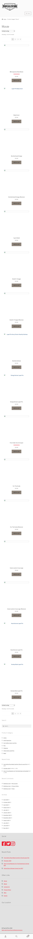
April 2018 (5, 805)
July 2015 (5, 823)
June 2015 (5, 825)
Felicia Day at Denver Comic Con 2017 (13, 868)
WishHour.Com (6, 783)
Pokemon (5, 748)
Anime (4, 738)
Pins (4, 745)
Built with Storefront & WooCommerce (12, 930)
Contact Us (7, 887)
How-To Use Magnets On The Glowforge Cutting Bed (15, 771)
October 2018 (6, 802)
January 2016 (6, 812)
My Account (15, 783)
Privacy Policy (15, 786)
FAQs (5, 892)
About (5, 884)
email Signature (7, 740)
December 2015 (7, 815)
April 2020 (5, 799)
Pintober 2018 (6, 768)
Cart (25, 935)
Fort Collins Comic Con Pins (10, 743)
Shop (13, 788)
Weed (4, 753)
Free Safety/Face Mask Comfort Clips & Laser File (15, 764)
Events (5, 895)
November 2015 (7, 817)
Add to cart (16, 80)
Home (5, 19)
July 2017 (5, 810)
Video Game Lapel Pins (8, 750)
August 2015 (6, 820)
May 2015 (5, 828)
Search (16, 936)
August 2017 (6, 807)
